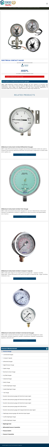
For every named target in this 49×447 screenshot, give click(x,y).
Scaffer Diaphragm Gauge (9, 385)
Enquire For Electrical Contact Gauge (14, 76)
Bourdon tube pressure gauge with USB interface (14, 406)
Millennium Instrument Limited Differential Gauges (17, 147)
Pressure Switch (7, 430)
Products (14, 7)
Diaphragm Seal (7, 424)
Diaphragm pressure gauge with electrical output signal (16, 413)
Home (10, 7)
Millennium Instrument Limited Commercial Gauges (17, 333)
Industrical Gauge (7, 378)
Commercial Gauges (8, 354)
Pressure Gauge (7, 351)
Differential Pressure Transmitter (11, 427)
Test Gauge (6, 392)
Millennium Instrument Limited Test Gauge (14, 209)
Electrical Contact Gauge (13, 60)
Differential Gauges (8, 361)
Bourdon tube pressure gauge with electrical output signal (17, 396)
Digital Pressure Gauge (8, 365)
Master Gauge (6, 382)
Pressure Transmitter (8, 434)
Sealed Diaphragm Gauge (9, 389)
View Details (24, 154)
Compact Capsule (7, 358)
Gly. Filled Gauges (7, 375)
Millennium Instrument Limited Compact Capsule (16, 271)
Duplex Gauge (6, 368)
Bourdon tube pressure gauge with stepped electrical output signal (19, 410)
